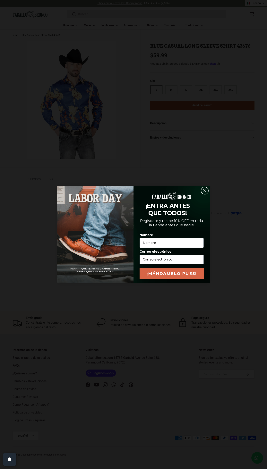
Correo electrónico (155, 251)
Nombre (146, 235)
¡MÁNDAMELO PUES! (172, 273)
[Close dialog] (204, 190)
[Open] (9, 459)
